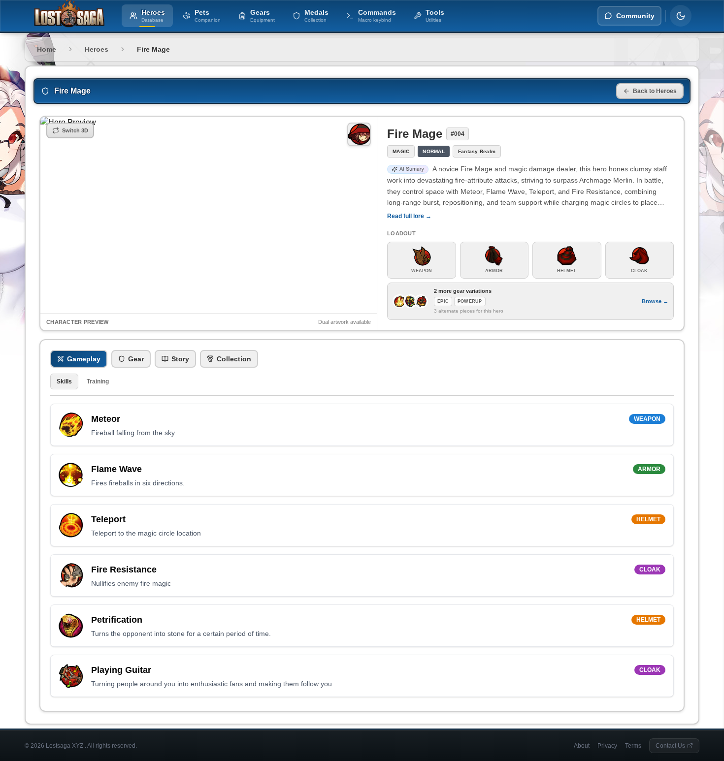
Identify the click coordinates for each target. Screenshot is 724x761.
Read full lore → (409, 216)
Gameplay (83, 359)
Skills (64, 381)
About (582, 745)
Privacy (607, 745)
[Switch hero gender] (359, 134)
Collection (234, 359)
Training (98, 381)
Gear (136, 359)
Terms (633, 745)
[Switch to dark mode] (681, 16)
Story (180, 359)
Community (635, 16)
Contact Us (670, 745)
